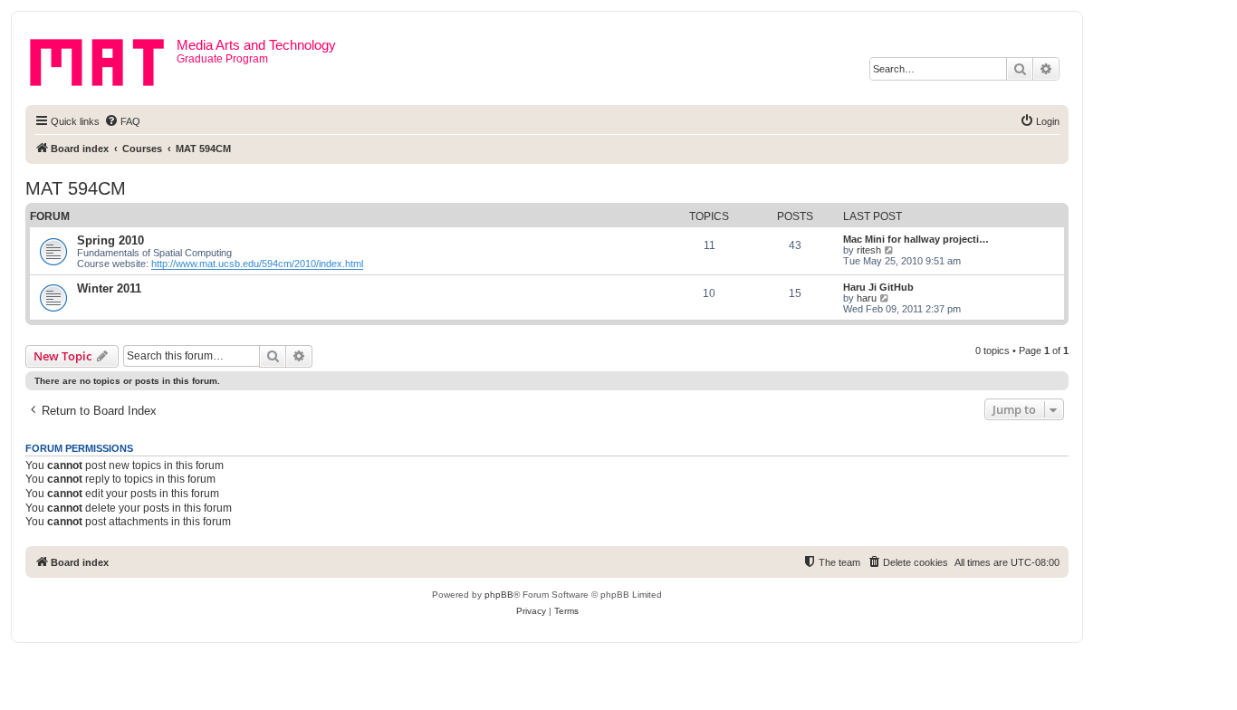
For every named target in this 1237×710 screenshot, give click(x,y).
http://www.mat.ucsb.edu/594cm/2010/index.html (257, 263)
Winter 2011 (109, 288)
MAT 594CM (75, 188)
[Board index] (103, 59)
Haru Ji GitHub (878, 287)
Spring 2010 (110, 240)
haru (867, 298)
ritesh (869, 250)
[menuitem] (122, 121)
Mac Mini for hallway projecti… (916, 239)
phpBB (498, 595)
